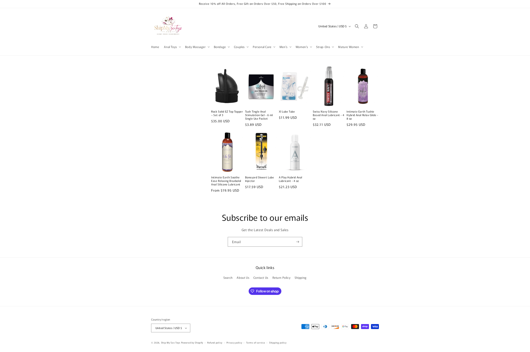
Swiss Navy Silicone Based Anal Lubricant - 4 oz (328, 115)
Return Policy (281, 277)
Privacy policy (234, 342)
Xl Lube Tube (287, 111)
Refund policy (214, 342)
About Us (243, 277)
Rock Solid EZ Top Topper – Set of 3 (227, 113)
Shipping (301, 277)
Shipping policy (278, 342)
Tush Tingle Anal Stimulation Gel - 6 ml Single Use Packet (259, 115)
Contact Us (260, 277)
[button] (171, 46)
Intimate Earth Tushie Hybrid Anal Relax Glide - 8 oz (362, 115)
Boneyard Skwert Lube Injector (259, 179)
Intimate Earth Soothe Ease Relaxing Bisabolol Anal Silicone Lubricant (226, 181)
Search (228, 277)
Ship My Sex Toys (170, 342)
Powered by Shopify (192, 342)
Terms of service (255, 342)
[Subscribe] (297, 242)
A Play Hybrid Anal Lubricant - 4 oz (290, 179)
